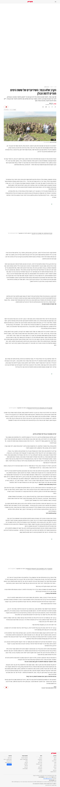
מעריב (55, 86)
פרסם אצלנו (40, 759)
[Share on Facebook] (52, 107)
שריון (55, 687)
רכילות (55, 764)
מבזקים (55, 759)
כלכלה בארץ (54, 760)
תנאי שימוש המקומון (8, 762)
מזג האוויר (54, 770)
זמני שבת (26, 767)
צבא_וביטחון (46, 86)
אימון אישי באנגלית (24, 757)
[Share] (55, 107)
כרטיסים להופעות (53, 771)
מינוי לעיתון (40, 767)
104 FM (26, 765)
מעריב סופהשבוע (39, 764)
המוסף (41, 765)
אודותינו (40, 770)
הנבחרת (54, 767)
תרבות (55, 765)
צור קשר (40, 757)
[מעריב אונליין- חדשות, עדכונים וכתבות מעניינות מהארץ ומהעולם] (30, 1)
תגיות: (55, 686)
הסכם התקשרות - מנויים (8, 759)
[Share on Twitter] (49, 107)
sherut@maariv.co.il (47, 778)
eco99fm (26, 764)
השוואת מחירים (25, 768)
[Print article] (43, 107)
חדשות (52, 86)
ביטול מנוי (40, 771)
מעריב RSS (40, 762)
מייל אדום (40, 760)
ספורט (55, 762)
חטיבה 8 (43, 687)
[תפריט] (57, 2)
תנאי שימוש (10, 757)
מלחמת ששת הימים (49, 687)
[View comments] (6, 107)
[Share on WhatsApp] (46, 107)
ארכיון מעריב (40, 768)
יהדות (55, 768)
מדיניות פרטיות (9, 760)
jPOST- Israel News (24, 759)
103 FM (26, 762)
